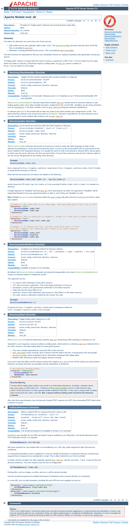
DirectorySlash (110, 38)
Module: (11, 93)
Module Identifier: (12, 30)
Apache (6, 12)
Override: (12, 88)
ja (92, 21)
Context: (12, 85)
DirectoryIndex (63, 46)
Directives (104, 5)
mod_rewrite (54, 107)
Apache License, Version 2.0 (28, 524)
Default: (11, 82)
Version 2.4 (40, 12)
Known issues (111, 50)
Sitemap (125, 5)
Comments (110, 60)
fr (88, 21)
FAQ (111, 5)
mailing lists (98, 515)
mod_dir (28, 48)
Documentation (28, 12)
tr (100, 21)
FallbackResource (111, 41)
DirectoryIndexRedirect (113, 36)
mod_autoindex (67, 51)
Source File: (9, 33)
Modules (96, 5)
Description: (9, 25)
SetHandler (19, 107)
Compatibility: (14, 96)
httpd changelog (111, 47)
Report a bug (110, 53)
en (84, 21)
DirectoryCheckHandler (113, 32)
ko (95, 21)
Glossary (117, 5)
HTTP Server (16, 12)
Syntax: (11, 80)
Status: (7, 28)
